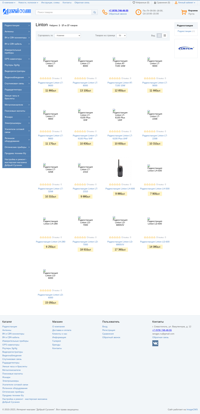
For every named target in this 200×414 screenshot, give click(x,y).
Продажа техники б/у (13, 395)
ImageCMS (192, 409)
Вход (104, 326)
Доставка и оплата (61, 330)
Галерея (56, 341)
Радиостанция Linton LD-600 (155, 241)
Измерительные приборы (15, 341)
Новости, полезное (27, 3)
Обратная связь (82, 3)
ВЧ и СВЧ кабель (10, 337)
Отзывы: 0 (57, 78)
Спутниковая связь (12, 359)
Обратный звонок (118, 14)
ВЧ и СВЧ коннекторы (13, 333)
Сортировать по (45, 35)
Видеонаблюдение (12, 355)
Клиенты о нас (59, 333)
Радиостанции (184, 31)
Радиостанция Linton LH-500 (155, 188)
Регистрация (108, 330)
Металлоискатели (11, 370)
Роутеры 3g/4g (9, 348)
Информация (59, 337)
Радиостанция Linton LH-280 (50, 241)
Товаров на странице (105, 35)
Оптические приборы (13, 392)
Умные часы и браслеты (14, 366)
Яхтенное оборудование (15, 388)
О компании (8, 3)
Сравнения (108, 333)
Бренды (56, 344)
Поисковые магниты (12, 373)
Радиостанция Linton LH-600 (120, 188)
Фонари (6, 377)
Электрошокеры (10, 381)
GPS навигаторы (10, 344)
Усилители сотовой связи (15, 384)
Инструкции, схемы (50, 3)
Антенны (6, 330)
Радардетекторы (10, 362)
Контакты (67, 3)
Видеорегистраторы (12, 352)
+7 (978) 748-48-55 (118, 10)
